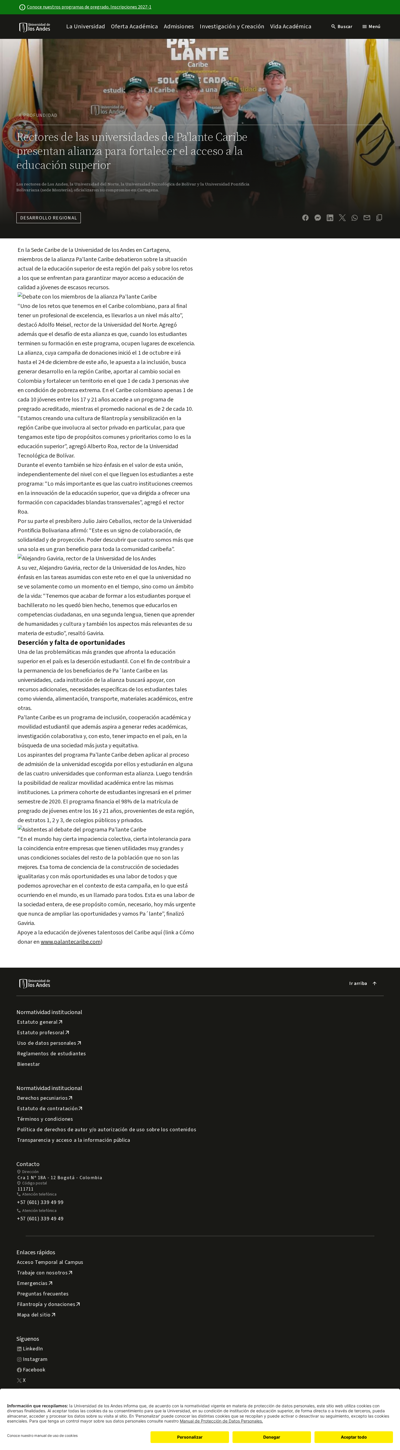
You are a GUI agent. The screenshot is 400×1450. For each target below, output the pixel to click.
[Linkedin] (330, 217)
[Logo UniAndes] (35, 27)
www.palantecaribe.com (71, 942)
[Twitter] (342, 217)
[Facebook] (305, 217)
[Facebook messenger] (317, 217)
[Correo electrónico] (367, 217)
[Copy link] (379, 217)
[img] (35, 27)
